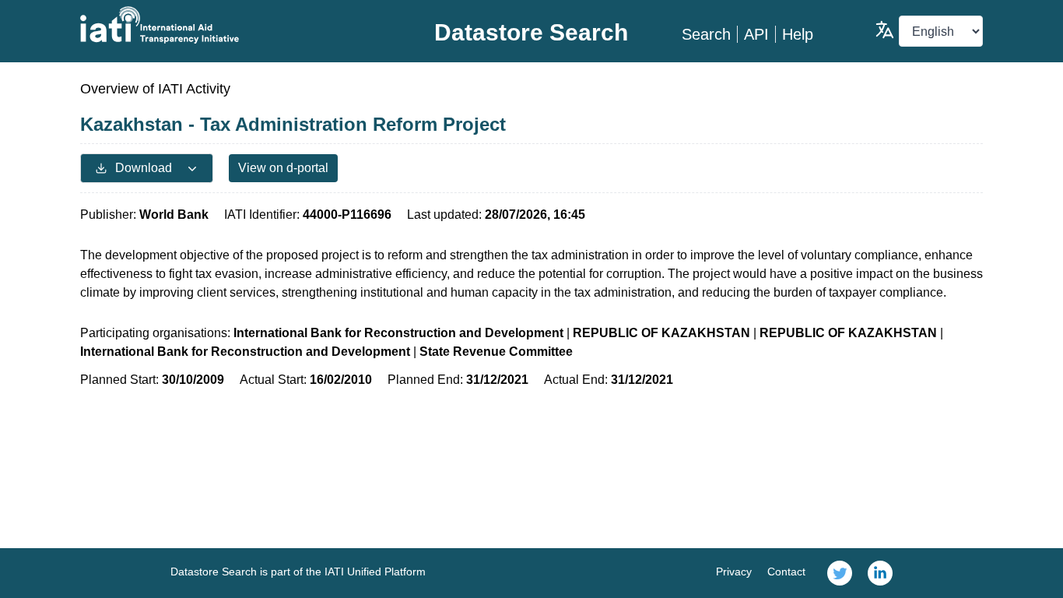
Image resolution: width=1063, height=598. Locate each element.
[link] (839, 573)
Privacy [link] (734, 571)
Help (797, 34)
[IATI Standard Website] (230, 25)
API (756, 34)
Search (706, 34)
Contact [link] (786, 571)
